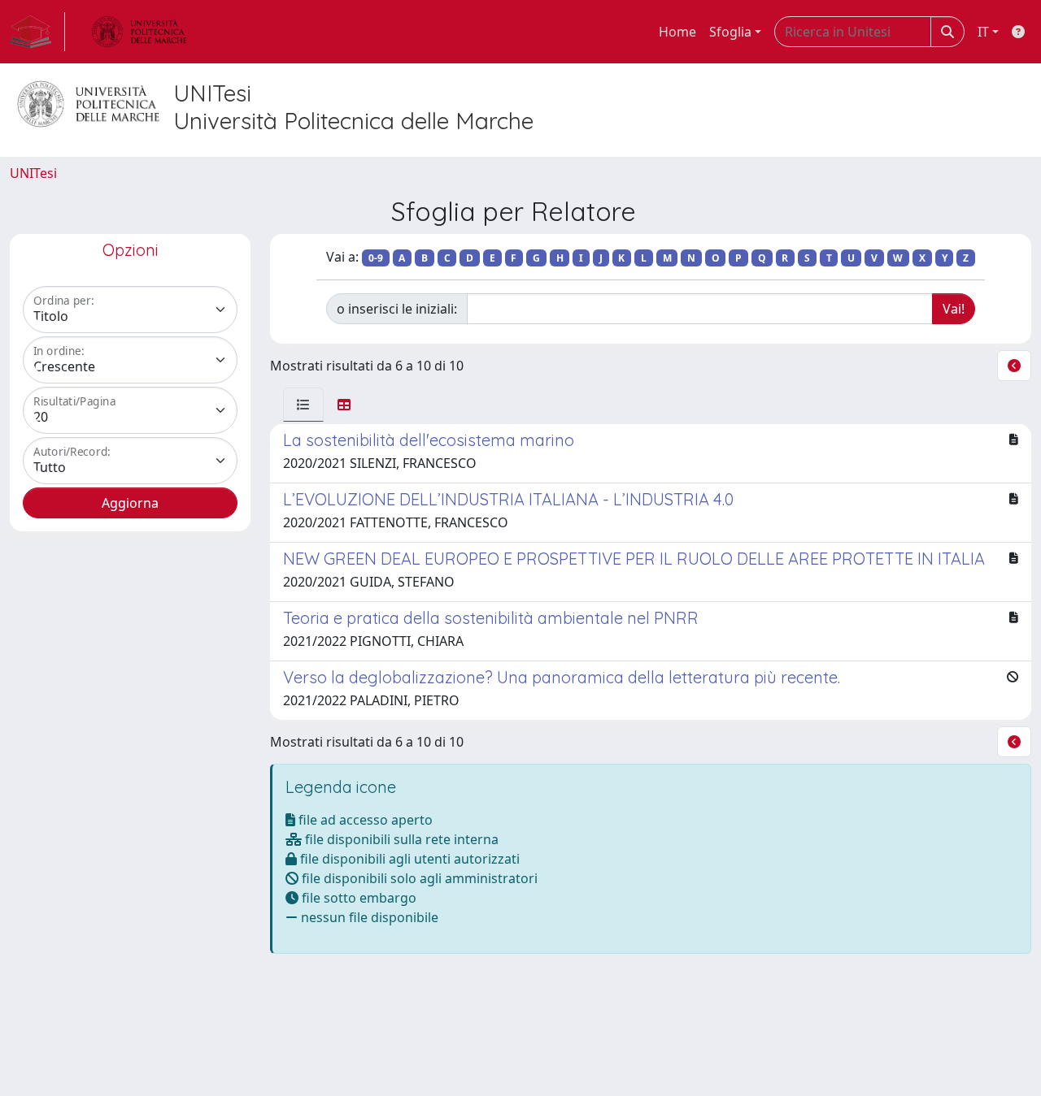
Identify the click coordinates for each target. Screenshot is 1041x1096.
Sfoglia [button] (730, 32)
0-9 (375, 258)
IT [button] (983, 32)
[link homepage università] (139, 31)
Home (677, 32)
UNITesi (33, 173)
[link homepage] (37, 31)
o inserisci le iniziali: (397, 309)
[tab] (303, 405)
